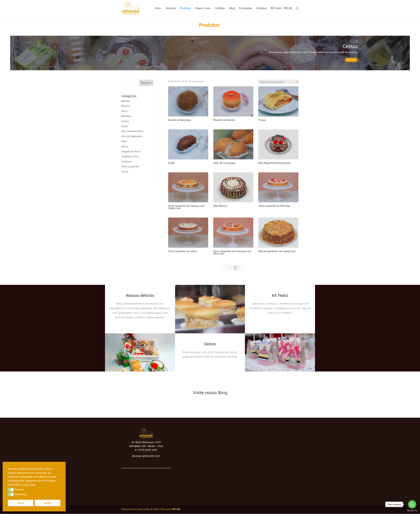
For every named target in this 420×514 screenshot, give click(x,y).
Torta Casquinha (130, 166)
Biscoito (125, 106)
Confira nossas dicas (210, 402)
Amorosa (170, 8)
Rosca (124, 146)
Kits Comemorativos (132, 131)
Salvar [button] (20, 503)
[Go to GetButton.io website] (412, 511)
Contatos (261, 8)
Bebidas (125, 101)
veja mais (351, 60)
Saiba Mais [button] (29, 484)
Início (158, 8)
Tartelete (126, 161)
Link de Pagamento (131, 136)
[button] (11, 489)
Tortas (124, 171)
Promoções (245, 8)
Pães (124, 141)
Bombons (126, 116)
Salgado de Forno (131, 151)
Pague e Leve (202, 8)
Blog (232, 8)
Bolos (124, 111)
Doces (124, 126)
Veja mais (140, 322)
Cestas (350, 46)
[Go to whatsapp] (412, 504)
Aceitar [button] (48, 503)
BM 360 (176, 509)
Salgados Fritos (130, 156)
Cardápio (220, 8)
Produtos (185, 8)
